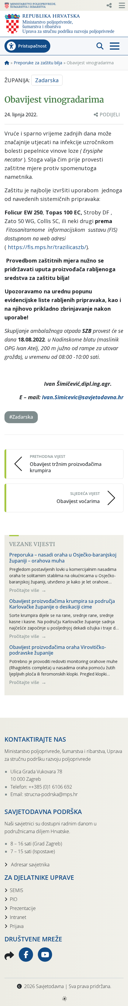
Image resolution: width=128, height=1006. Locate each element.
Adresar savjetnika (29, 864)
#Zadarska (21, 417)
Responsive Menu (109, 5)
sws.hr (64, 998)
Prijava (17, 926)
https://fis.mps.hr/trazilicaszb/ (47, 247)
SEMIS (16, 890)
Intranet (18, 917)
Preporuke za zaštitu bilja (38, 62)
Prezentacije (23, 908)
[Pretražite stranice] (100, 46)
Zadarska (47, 80)
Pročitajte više (24, 590)
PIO (13, 899)
